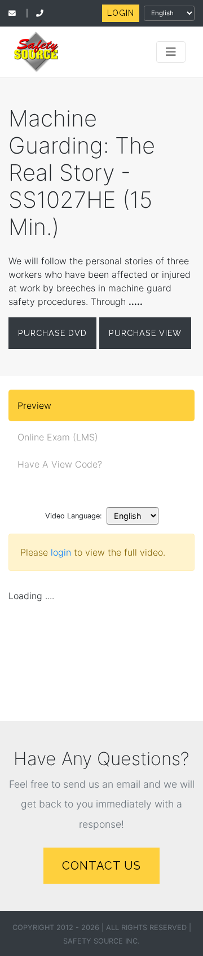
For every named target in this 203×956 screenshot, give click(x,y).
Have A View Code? (59, 464)
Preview (34, 405)
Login (120, 13)
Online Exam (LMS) (57, 437)
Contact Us (101, 865)
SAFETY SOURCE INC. (101, 941)
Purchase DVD (52, 333)
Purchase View (145, 333)
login (61, 552)
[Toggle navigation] (171, 52)
